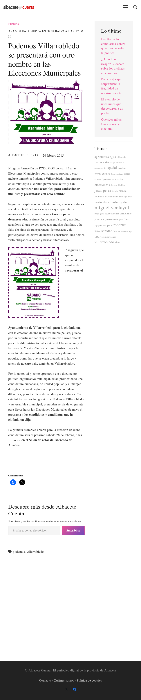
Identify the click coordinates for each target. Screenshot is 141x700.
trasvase (124, 231)
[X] (66, 689)
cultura (106, 173)
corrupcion (99, 168)
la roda (115, 191)
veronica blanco (108, 236)
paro (102, 213)
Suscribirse (73, 530)
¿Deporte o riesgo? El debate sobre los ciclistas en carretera (113, 66)
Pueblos (13, 23)
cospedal (110, 167)
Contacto (45, 680)
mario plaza (102, 202)
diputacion (106, 179)
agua (113, 157)
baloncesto (102, 162)
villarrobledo (35, 551)
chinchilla (120, 162)
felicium (113, 185)
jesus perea (103, 190)
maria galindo (125, 196)
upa (97, 236)
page (97, 213)
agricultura (102, 156)
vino (117, 242)
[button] (125, 7)
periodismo (125, 213)
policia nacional (111, 219)
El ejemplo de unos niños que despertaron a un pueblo (112, 106)
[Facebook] (74, 689)
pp (96, 225)
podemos (19, 551)
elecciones (101, 184)
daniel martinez (117, 174)
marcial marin (111, 196)
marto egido (118, 201)
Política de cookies (89, 680)
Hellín (121, 185)
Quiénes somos (64, 680)
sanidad (107, 230)
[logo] (18, 7)
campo (112, 162)
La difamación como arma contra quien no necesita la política (113, 46)
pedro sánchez (112, 213)
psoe (110, 225)
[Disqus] (46, 607)
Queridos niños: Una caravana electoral (111, 124)
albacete (121, 157)
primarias (102, 225)
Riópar (97, 231)
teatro (116, 231)
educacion (118, 179)
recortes (119, 224)
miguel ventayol (112, 207)
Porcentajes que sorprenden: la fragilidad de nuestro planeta (111, 86)
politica (124, 219)
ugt (130, 231)
